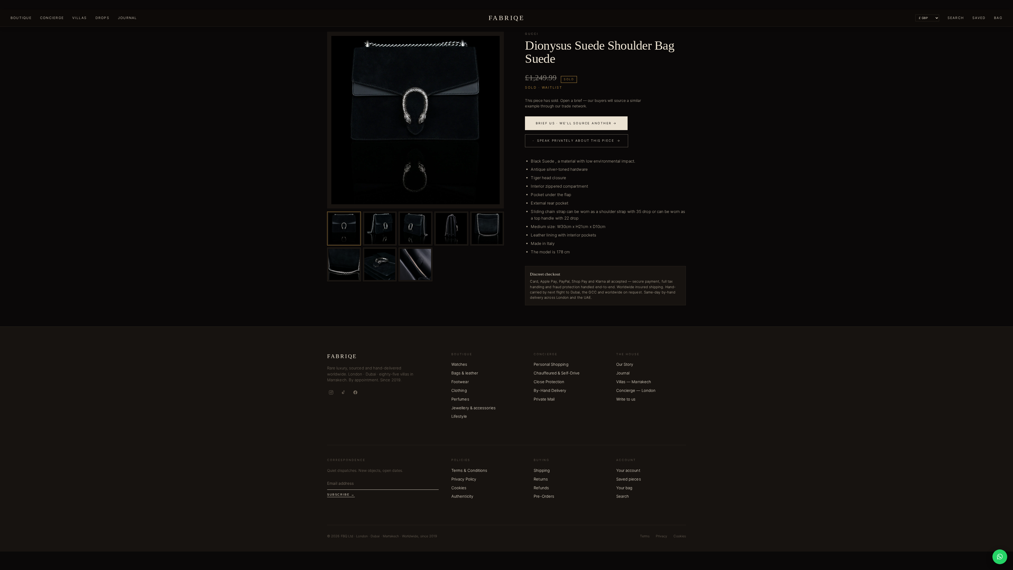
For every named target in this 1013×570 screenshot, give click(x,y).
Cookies (459, 488)
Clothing (459, 390)
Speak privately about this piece (576, 140)
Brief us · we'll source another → (576, 123)
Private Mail (544, 399)
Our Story (624, 364)
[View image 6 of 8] (344, 264)
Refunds (541, 488)
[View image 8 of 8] (415, 264)
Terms (644, 536)
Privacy (661, 536)
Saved (979, 18)
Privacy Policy (463, 479)
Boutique (21, 18)
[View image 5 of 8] (487, 228)
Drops (102, 18)
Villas (79, 18)
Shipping (542, 470)
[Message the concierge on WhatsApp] (999, 556)
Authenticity (462, 496)
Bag (998, 18)
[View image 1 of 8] (344, 228)
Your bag (624, 488)
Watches (459, 364)
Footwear (460, 381)
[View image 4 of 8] (451, 228)
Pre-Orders (544, 496)
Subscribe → (341, 494)
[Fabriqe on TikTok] (343, 392)
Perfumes (460, 399)
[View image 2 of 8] (380, 228)
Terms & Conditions (469, 470)
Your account (628, 470)
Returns (541, 479)
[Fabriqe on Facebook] (355, 392)
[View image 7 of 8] (380, 264)
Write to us (626, 399)
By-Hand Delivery (550, 390)
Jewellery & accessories (473, 408)
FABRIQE (506, 17)
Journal (127, 18)
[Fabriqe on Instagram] (331, 392)
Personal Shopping (551, 364)
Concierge (52, 18)
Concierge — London (636, 390)
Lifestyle (459, 416)
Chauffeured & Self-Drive (557, 373)
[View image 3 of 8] (415, 228)
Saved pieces (628, 479)
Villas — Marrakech (633, 381)
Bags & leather (464, 373)
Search (956, 18)
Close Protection (549, 381)
